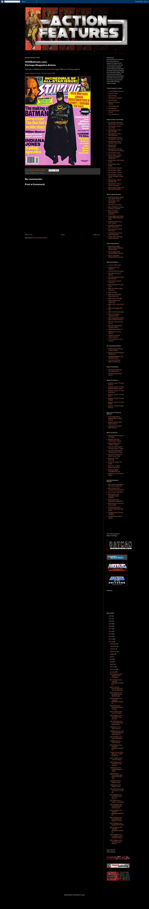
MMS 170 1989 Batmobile (116, 312)
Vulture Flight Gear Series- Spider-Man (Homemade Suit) (116, 218)
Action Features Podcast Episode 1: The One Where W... (116, 688)
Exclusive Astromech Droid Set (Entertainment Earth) (115, 508)
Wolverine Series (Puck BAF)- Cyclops (115, 222)
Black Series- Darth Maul (115, 492)
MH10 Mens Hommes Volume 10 (114, 281)
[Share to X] (54, 170)
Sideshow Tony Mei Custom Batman (114, 336)
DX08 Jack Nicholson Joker (116, 271)
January (112, 672)
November (113, 646)
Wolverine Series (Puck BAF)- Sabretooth (115, 233)
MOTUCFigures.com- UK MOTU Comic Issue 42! (116, 796)
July (111, 656)
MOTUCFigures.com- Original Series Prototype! (116, 675)
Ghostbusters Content (115, 98)
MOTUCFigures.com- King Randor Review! (117, 824)
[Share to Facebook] (56, 170)
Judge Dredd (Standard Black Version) (115, 422)
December (113, 644)
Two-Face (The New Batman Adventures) (114, 360)
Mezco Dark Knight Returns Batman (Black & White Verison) (115, 248)
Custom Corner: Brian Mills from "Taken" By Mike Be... (116, 754)
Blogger (82, 895)
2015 (110, 634)
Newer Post (28, 234)
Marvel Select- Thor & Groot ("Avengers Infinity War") (115, 176)
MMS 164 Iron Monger (115, 298)
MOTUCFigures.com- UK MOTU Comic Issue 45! (116, 717)
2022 (110, 616)
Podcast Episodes (113, 106)
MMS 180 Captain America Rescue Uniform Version (116, 318)
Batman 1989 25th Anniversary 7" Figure (114, 440)
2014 (110, 636)
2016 (110, 631)
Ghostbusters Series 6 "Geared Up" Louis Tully (115, 138)
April (111, 664)
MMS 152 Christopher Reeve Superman (114, 295)
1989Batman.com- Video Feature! (115, 727)
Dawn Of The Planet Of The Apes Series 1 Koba (115, 451)
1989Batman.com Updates (37, 173)
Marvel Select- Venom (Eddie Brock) (114, 180)
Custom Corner (113, 93)
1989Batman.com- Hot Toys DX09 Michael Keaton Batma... (117, 732)
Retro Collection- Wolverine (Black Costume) (113, 212)
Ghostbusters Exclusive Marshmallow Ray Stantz (115, 123)
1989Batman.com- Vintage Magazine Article (116, 769)
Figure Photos (112, 96)
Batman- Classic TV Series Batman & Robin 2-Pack (116, 387)
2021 (110, 618)
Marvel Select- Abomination (112, 145)
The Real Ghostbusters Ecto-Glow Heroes (115, 370)
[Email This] (50, 170)
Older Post (96, 234)
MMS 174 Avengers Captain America (114, 315)
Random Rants (112, 108)
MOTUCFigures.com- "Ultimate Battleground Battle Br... (116, 682)
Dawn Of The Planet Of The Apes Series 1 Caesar (115, 447)
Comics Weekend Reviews (116, 91)
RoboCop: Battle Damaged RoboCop (114, 470)
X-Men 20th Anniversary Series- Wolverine (115, 237)
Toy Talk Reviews (113, 114)
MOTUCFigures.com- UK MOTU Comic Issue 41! (116, 842)
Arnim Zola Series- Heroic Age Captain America (116, 198)
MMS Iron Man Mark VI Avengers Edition (115, 326)
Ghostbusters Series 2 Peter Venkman (115, 134)
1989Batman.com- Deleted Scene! (115, 781)
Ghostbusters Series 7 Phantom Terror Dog (115, 142)
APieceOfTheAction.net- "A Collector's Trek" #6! (117, 790)
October (112, 649)
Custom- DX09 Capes (114, 265)
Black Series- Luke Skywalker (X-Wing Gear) (115, 500)
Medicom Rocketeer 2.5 (115, 329)
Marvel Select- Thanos (115, 172)
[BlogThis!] (52, 170)
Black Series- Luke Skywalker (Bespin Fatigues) (113, 495)
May (111, 661)
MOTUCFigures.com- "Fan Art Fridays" (116, 712)
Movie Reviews (112, 100)
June (111, 659)
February (113, 669)
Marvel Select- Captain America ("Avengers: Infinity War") (115, 156)
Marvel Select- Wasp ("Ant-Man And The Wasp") (116, 188)
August (112, 654)
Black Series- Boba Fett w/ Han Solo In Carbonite (116, 485)
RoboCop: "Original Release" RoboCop (114, 466)
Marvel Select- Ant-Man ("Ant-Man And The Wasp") (116, 149)
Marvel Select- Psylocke (115, 168)
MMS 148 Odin (112, 292)
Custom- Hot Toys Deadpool (113, 268)
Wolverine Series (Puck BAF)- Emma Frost (115, 226)
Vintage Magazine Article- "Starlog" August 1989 (40, 73)
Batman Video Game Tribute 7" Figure (114, 444)
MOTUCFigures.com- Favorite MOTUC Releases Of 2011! (116, 819)
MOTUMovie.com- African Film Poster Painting (116, 707)
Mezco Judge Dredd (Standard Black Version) (115, 252)
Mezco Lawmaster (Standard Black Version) (115, 256)
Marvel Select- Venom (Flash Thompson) (114, 184)
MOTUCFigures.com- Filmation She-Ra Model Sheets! (116, 694)
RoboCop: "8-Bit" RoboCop (113, 459)
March (112, 667)
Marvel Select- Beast (114, 153)
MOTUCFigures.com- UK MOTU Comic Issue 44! (116, 763)
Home (63, 234)
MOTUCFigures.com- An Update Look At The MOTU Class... (116, 836)
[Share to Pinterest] (58, 170)
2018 (110, 626)
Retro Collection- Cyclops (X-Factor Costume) (116, 207)
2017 (110, 629)
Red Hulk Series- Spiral (115, 205)
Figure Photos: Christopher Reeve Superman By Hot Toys (116, 776)
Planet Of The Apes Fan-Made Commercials (115, 455)
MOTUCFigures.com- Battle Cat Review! (116, 737)
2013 (110, 639)
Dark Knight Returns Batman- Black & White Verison (115, 418)
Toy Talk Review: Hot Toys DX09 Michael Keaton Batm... (116, 723)
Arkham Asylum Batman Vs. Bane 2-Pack (115, 349)
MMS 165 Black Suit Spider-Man (114, 301)
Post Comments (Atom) (40, 238)
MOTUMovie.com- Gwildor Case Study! (117, 801)
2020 (110, 621)
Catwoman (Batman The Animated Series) (115, 357)
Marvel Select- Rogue (114, 170)
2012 (110, 641)
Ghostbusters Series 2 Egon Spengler (115, 130)
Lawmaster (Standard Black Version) (114, 426)
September (113, 651)
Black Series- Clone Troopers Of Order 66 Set (116, 489)
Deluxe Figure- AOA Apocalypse (114, 201)
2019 (110, 624)
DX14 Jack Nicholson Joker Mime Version (116, 277)
